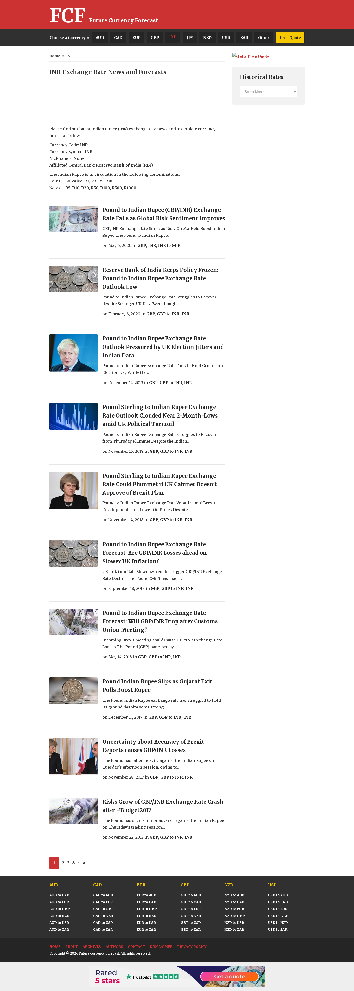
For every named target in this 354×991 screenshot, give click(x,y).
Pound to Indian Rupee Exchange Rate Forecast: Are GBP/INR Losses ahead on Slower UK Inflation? (154, 553)
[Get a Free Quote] (250, 56)
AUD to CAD (59, 895)
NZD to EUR (234, 909)
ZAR (244, 37)
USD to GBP (278, 916)
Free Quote (290, 37)
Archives (92, 946)
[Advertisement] (248, 14)
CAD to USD (103, 922)
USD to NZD (278, 922)
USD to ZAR (277, 929)
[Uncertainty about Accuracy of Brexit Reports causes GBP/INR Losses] (73, 756)
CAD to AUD (103, 895)
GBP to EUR (191, 909)
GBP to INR (168, 313)
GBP (155, 37)
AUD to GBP (59, 909)
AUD (100, 37)
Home (54, 56)
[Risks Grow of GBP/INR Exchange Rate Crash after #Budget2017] (73, 811)
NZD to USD (234, 922)
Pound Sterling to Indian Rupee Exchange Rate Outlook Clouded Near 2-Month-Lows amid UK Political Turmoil (160, 415)
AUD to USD (59, 922)
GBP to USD (191, 922)
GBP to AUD (191, 895)
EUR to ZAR (146, 929)
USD (226, 37)
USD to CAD (278, 902)
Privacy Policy (192, 946)
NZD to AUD (234, 895)
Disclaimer (161, 946)
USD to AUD (278, 895)
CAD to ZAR (103, 929)
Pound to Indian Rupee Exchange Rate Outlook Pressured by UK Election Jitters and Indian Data (163, 347)
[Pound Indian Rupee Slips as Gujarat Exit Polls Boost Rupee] (73, 690)
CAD (118, 37)
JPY (190, 37)
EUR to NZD (146, 916)
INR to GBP (169, 245)
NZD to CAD (234, 902)
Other (263, 37)
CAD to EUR (103, 902)
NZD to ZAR (234, 929)
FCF (67, 16)
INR (173, 36)
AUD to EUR (59, 902)
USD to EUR (277, 909)
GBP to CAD (191, 902)
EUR (136, 37)
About (71, 946)
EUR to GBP (147, 909)
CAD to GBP (103, 909)
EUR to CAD (146, 902)
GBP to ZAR (191, 929)
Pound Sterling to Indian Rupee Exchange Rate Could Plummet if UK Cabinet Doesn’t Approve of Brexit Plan (159, 484)
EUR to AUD (146, 895)
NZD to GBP (234, 916)
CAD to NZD (103, 916)
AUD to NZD (59, 916)
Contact (136, 946)
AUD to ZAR (59, 929)
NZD (207, 37)
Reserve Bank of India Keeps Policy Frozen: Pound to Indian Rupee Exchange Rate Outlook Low (160, 278)
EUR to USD (146, 922)
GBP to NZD (191, 916)
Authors (114, 946)
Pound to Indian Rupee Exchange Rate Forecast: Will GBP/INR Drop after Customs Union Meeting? (160, 621)
